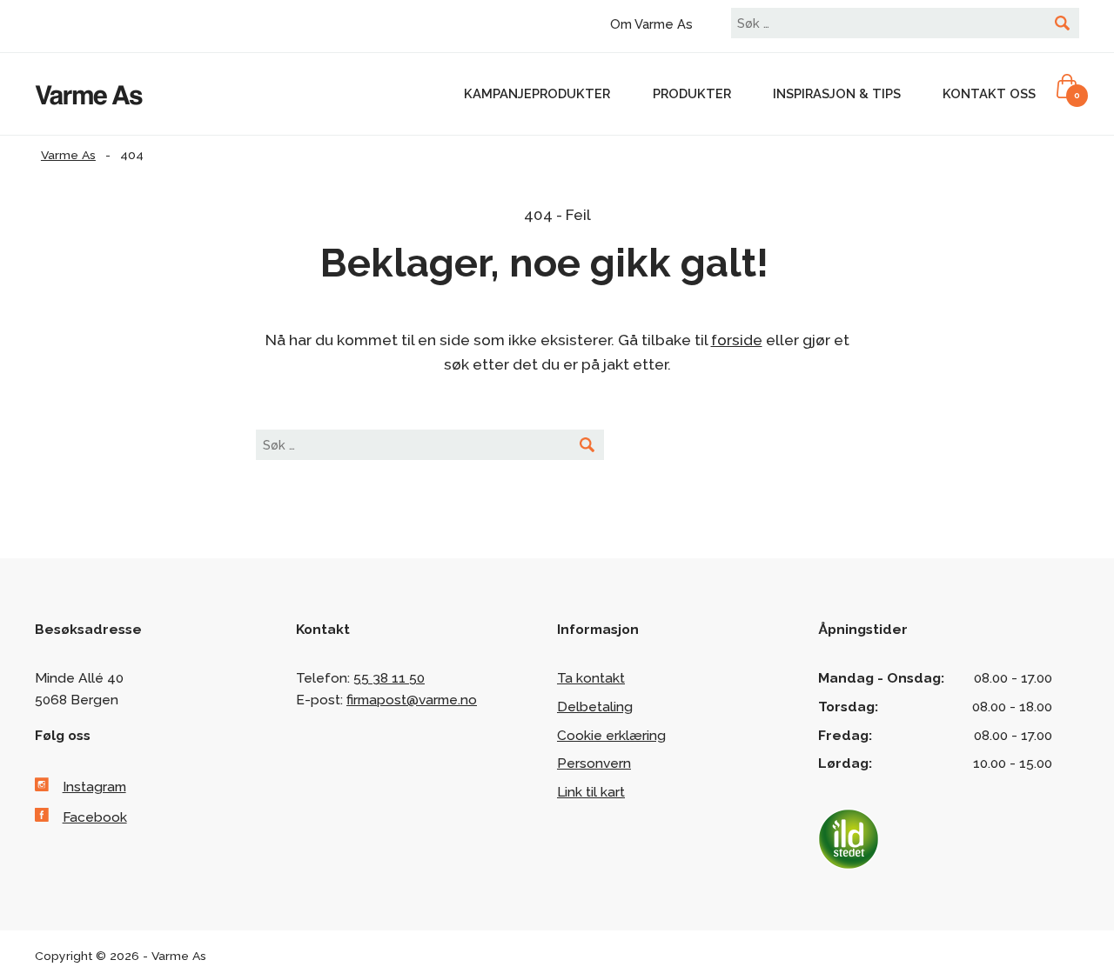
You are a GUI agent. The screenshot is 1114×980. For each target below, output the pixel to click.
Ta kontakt (591, 678)
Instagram (94, 786)
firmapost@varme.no (411, 699)
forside (736, 340)
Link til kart (591, 791)
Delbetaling (595, 706)
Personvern (594, 763)
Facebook (95, 817)
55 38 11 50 (389, 678)
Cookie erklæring (611, 735)
